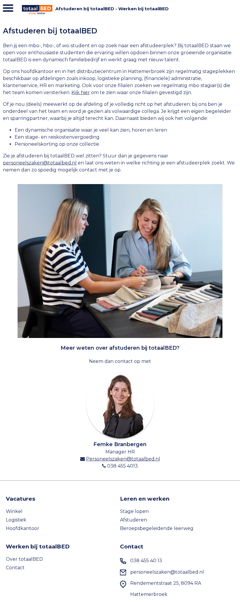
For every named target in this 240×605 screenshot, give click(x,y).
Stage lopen (134, 511)
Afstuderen (133, 520)
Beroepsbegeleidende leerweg (156, 528)
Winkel (14, 511)
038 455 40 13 (146, 560)
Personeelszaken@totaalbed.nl (123, 459)
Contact (15, 567)
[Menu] (8, 9)
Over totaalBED (24, 559)
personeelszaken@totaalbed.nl (40, 163)
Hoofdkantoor (22, 528)
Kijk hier (80, 92)
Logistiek (16, 520)
